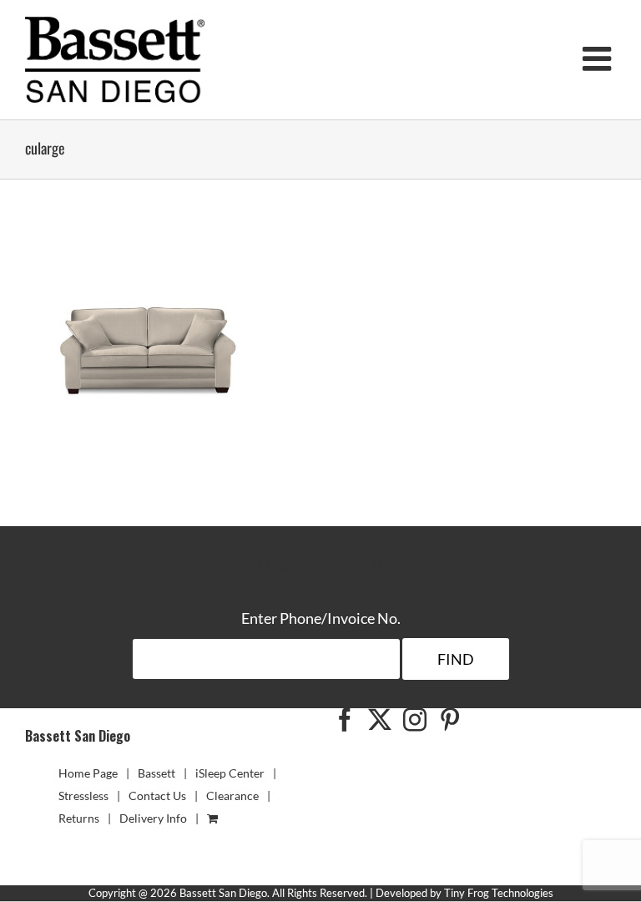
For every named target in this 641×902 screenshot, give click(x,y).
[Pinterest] (450, 720)
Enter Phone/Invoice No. (321, 618)
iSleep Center (230, 773)
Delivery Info (153, 818)
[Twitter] (379, 720)
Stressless (83, 795)
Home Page (88, 773)
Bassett (156, 773)
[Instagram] (414, 720)
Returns (78, 818)
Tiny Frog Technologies (498, 892)
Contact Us (157, 795)
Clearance (232, 795)
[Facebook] (344, 720)
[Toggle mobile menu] (599, 58)
